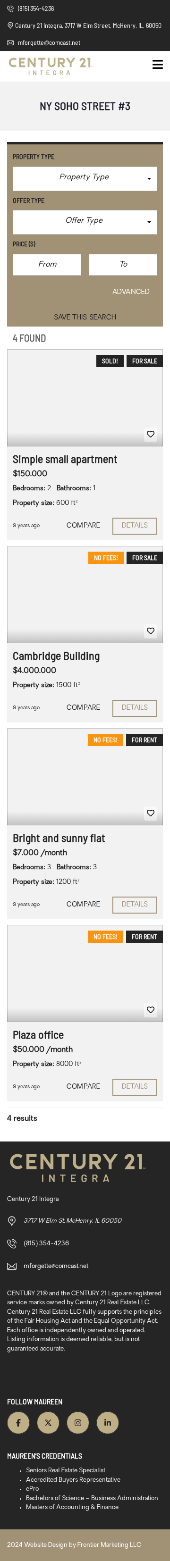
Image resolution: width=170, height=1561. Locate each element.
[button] (85, 179)
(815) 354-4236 (35, 8)
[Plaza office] (85, 973)
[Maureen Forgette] (47, 66)
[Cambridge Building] (85, 594)
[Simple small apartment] (85, 397)
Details (135, 525)
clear (84, 292)
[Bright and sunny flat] (85, 776)
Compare (83, 525)
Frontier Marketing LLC (109, 1545)
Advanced (131, 292)
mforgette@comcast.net (48, 42)
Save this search (85, 317)
